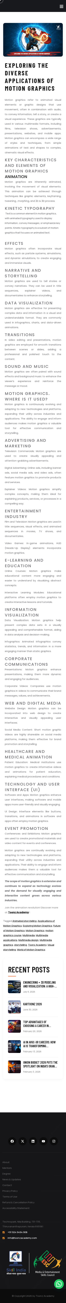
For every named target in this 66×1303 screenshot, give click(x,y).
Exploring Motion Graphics (37, 925)
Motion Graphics (35, 930)
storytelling (20, 944)
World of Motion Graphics (31, 949)
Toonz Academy (18, 912)
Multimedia (29, 935)
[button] (59, 1284)
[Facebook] (12, 1141)
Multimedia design (28, 940)
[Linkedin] (33, 1141)
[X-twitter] (22, 1141)
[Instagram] (54, 1141)
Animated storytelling (24, 921)
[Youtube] (43, 1141)
